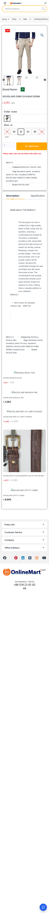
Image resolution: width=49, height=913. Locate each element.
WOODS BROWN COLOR (12, 378)
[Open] (5, 3)
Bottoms (25, 167)
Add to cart (33, 146)
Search (43, 9)
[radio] (7, 118)
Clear (7, 137)
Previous (3, 80)
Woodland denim (24, 171)
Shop (14, 19)
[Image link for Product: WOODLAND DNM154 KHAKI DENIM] (24, 372)
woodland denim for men (16, 343)
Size (6, 125)
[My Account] (45, 3)
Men (25, 19)
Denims (33, 167)
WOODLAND (23, 184)
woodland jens (12, 181)
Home (4, 19)
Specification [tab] (38, 195)
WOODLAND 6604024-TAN (13, 398)
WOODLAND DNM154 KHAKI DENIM (21, 178)
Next (45, 80)
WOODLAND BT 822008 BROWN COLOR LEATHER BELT (24, 476)
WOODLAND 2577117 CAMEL (14, 495)
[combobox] (20, 9)
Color (7, 111)
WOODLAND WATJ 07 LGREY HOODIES (17, 417)
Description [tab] (12, 195)
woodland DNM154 (27, 174)
